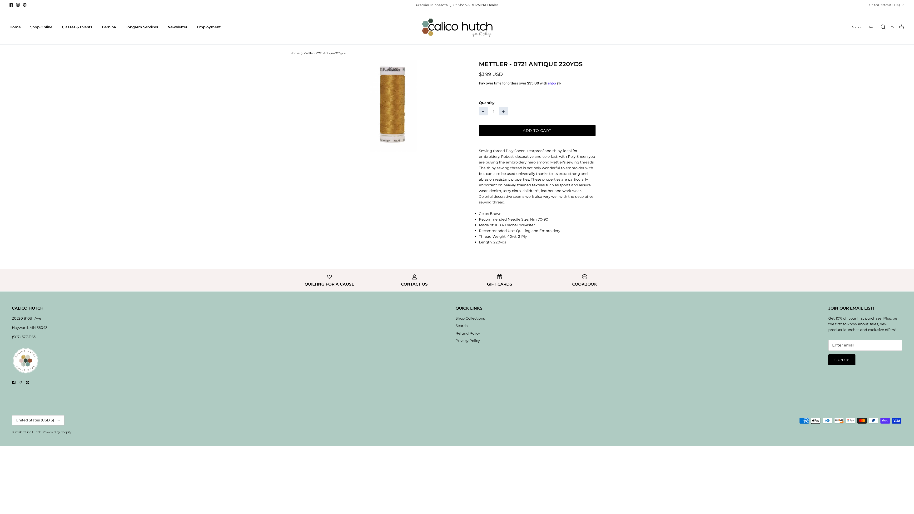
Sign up (842, 360)
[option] (393, 106)
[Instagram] (18, 5)
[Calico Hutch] (457, 27)
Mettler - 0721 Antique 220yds (324, 53)
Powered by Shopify (57, 432)
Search (462, 325)
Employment (209, 27)
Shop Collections (470, 318)
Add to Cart (537, 130)
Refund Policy (468, 333)
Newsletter (177, 27)
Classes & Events (77, 27)
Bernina (109, 27)
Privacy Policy (468, 340)
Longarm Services (141, 27)
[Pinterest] (24, 5)
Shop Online (41, 27)
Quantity (487, 102)
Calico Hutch (32, 432)
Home (15, 27)
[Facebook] (11, 5)
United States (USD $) (884, 5)
